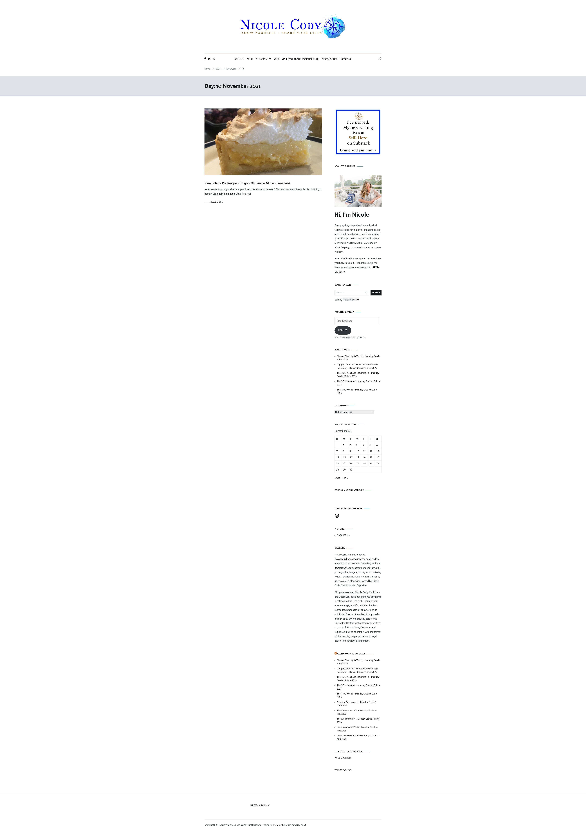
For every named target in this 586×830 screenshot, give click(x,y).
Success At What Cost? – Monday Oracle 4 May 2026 (357, 729)
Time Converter (343, 757)
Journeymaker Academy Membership (300, 59)
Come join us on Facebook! (349, 490)
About (250, 59)
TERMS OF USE (343, 770)
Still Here (239, 59)
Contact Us (345, 59)
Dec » (345, 477)
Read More (217, 202)
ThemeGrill (278, 825)
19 (371, 457)
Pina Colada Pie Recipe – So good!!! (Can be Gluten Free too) (247, 183)
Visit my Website (329, 59)
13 (377, 451)
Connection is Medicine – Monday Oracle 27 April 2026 (358, 737)
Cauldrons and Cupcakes (351, 654)
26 (371, 463)
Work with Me (262, 59)
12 (371, 451)
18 (364, 457)
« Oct (337, 477)
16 (351, 457)
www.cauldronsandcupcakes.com (353, 559)
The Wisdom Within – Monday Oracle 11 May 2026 (358, 720)
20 (377, 457)
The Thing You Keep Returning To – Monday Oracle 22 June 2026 (358, 374)
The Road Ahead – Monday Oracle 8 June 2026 (357, 391)
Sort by (339, 299)
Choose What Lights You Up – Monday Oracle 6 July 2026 (358, 358)
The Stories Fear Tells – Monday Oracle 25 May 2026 (357, 712)
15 (344, 457)
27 (377, 463)
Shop (276, 59)
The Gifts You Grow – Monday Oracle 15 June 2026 (358, 383)
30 (351, 469)
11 (364, 451)
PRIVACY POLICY (259, 805)
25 (364, 463)
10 (357, 451)
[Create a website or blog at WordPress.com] (305, 825)
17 (357, 457)
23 (351, 463)
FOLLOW (342, 330)
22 (344, 463)
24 (357, 463)
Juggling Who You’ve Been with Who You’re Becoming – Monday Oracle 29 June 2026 (357, 366)
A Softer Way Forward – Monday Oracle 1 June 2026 (356, 704)
